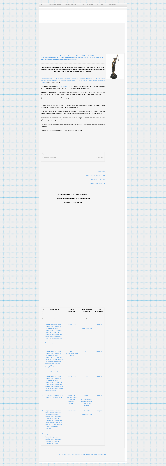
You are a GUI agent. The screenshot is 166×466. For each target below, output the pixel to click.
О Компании (112, 4)
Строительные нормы (71, 4)
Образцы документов (87, 4)
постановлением (90, 175)
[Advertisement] (61, 37)
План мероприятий (62, 86)
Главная (43, 4)
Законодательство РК (55, 4)
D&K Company (101, 4)
